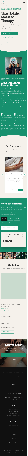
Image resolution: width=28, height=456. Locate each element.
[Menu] (24, 2)
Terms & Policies (13, 442)
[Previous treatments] (2, 174)
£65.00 (10, 218)
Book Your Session (9, 33)
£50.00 (4, 218)
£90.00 (17, 218)
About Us (13, 430)
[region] (13, 174)
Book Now (13, 355)
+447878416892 (5, 308)
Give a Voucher (8, 37)
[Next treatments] (24, 174)
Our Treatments (13, 434)
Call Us (13, 359)
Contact (13, 438)
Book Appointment (13, 425)
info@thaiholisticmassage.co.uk (8, 310)
